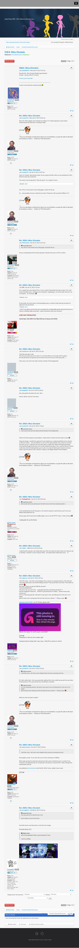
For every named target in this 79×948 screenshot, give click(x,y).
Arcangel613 (25, 810)
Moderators (26, 54)
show (25, 183)
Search (67, 39)
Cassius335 (25, 118)
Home (41, 939)
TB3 (23, 287)
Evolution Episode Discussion (30, 47)
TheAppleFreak (26, 499)
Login (71, 39)
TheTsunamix (25, 242)
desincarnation (26, 747)
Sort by (48, 894)
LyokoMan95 (25, 70)
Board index (11, 47)
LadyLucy (24, 578)
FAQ (62, 39)
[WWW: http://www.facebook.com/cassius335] (11, 163)
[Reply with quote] (71, 68)
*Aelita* (24, 548)
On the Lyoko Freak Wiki (26, 78)
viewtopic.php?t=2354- (26, 602)
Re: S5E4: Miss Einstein (29, 116)
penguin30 (25, 390)
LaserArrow (25, 351)
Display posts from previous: (16, 894)
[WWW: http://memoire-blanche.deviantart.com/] (11, 801)
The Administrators (17, 54)
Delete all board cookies (37, 924)
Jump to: (44, 913)
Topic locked (9, 61)
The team (23, 924)
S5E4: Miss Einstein (15, 52)
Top (72, 110)
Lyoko (18, 47)
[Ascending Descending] (39, 898)
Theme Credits (48, 939)
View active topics (25, 42)
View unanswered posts (12, 42)
